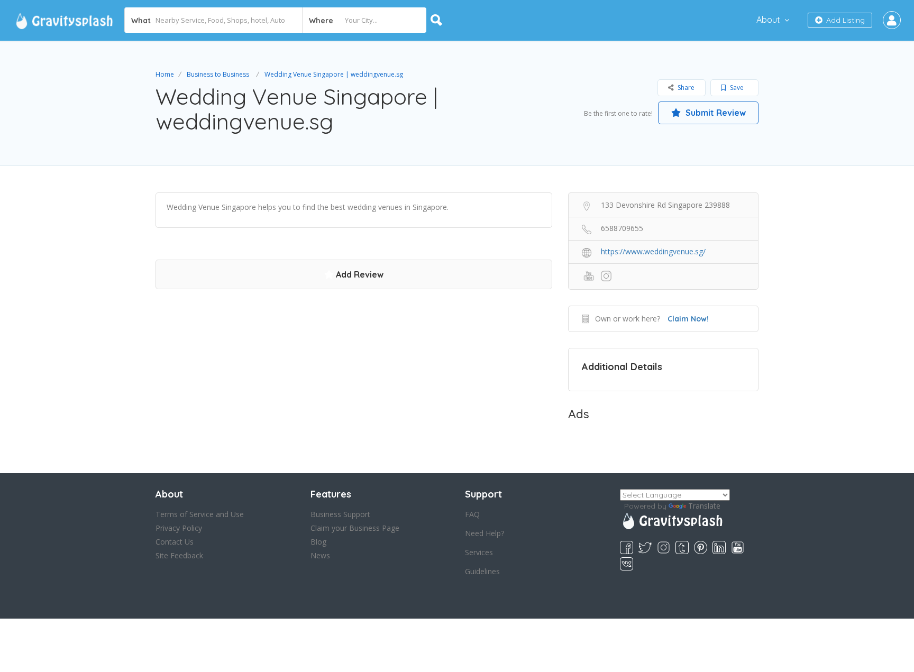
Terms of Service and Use (200, 514)
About (768, 19)
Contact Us (175, 542)
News (320, 555)
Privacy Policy (179, 528)
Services (479, 552)
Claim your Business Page (354, 528)
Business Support (340, 514)
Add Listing (844, 20)
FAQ (472, 514)
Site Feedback (179, 555)
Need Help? (484, 533)
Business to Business (218, 74)
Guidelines (482, 571)
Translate (704, 506)
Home (165, 74)
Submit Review (714, 112)
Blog (318, 542)
